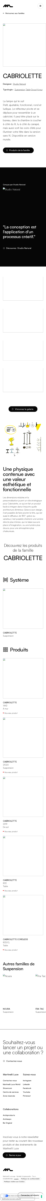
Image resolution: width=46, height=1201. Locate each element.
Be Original (7, 1123)
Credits (16, 1179)
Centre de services (11, 1092)
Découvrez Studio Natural (18, 248)
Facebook (27, 1088)
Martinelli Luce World (11, 1084)
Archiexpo (7, 1119)
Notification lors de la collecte (11, 1199)
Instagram (27, 1080)
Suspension (20, 89)
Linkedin (26, 1084)
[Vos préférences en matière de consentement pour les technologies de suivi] (41, 1196)
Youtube (26, 1092)
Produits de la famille (19, 150)
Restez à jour (15, 1155)
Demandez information (30, 1195)
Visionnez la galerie (24, 409)
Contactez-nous (14, 1061)
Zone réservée (9, 1096)
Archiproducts (9, 1115)
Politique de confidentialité (30, 1179)
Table (28, 89)
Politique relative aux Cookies (14, 1181)
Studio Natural (19, 84)
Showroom (7, 1088)
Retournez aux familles (14, 13)
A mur (40, 89)
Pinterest (27, 1096)
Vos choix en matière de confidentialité (20, 1196)
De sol (34, 89)
